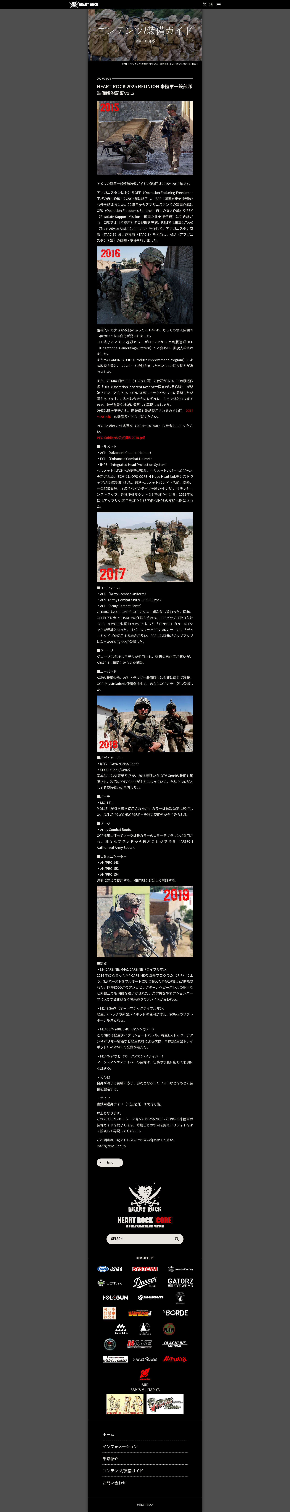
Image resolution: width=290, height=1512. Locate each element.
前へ (109, 1162)
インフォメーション (120, 1446)
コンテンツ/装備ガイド (123, 1470)
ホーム (108, 1434)
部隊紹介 (110, 1458)
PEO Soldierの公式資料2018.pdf (121, 437)
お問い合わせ (114, 1482)
